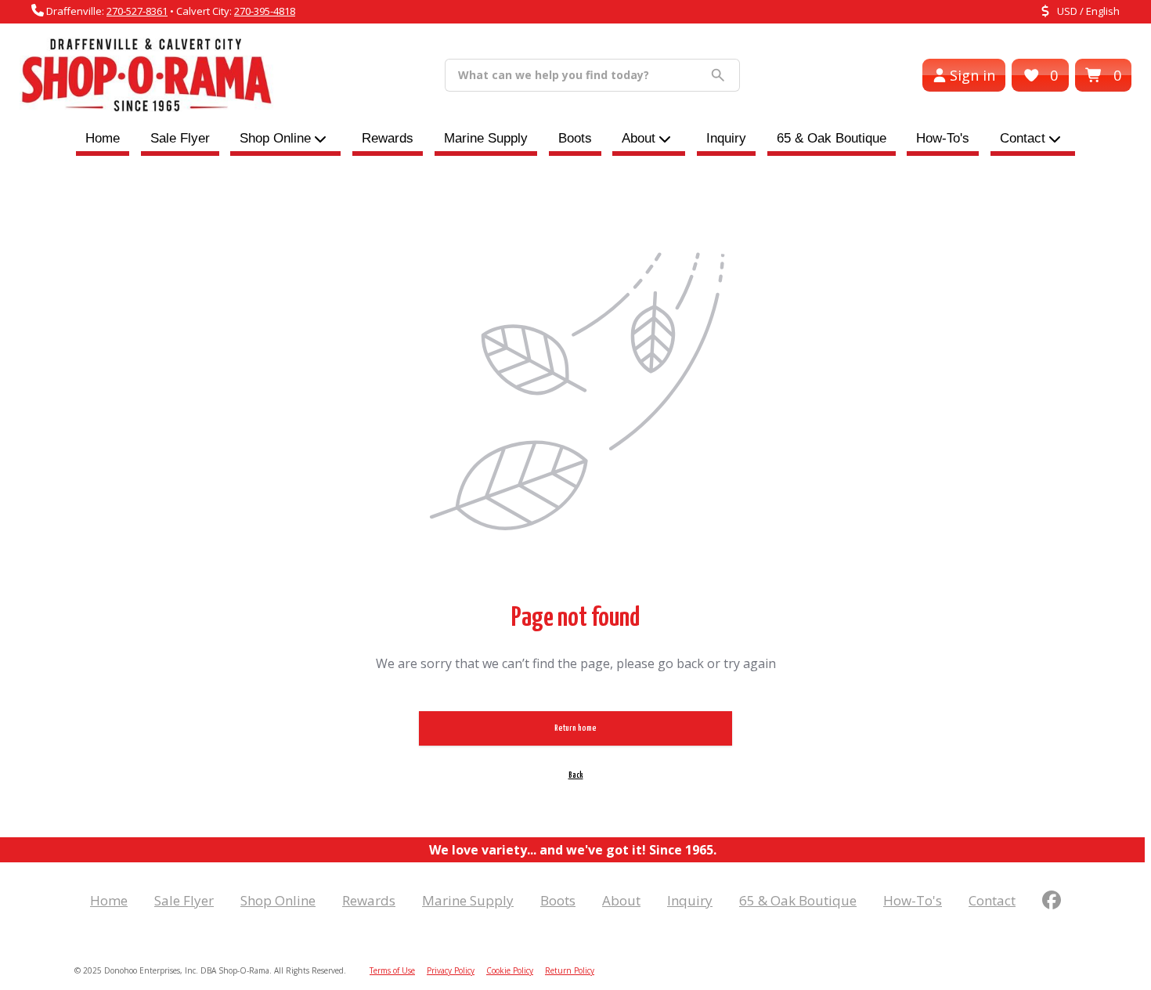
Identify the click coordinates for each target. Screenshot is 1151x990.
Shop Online (278, 900)
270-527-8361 (137, 11)
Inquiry (726, 138)
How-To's (942, 138)
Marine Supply (486, 138)
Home (102, 138)
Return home (575, 728)
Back (575, 775)
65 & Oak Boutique (831, 138)
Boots (575, 138)
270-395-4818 (264, 11)
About (638, 138)
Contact (1022, 138)
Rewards (387, 138)
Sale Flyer (180, 138)
